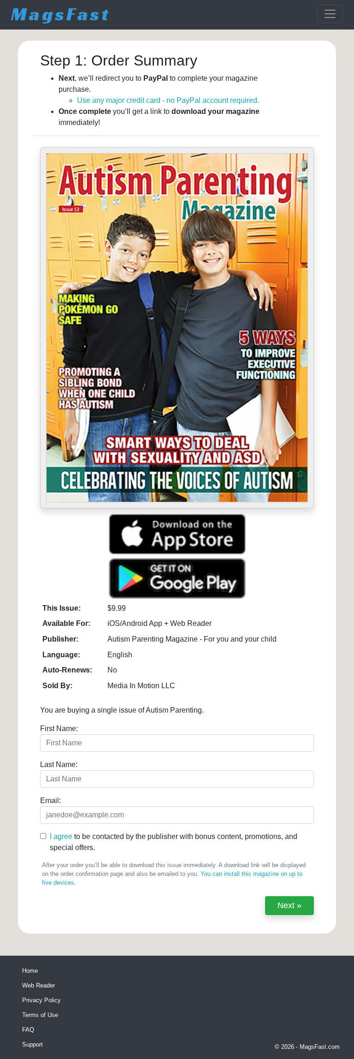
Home (30, 970)
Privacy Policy (41, 1000)
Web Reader (38, 985)
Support (32, 1044)
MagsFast (61, 13)
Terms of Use (40, 1014)
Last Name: (58, 764)
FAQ (28, 1029)
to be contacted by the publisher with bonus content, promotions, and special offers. (173, 842)
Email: (50, 800)
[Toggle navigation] (330, 14)
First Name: (59, 728)
